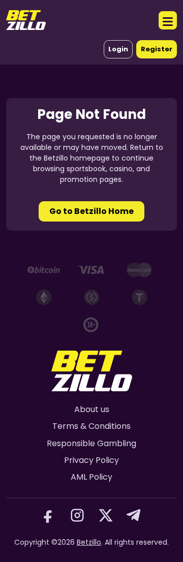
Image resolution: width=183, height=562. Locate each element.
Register (156, 49)
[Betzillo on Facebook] (48, 515)
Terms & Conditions (91, 426)
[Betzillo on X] (105, 515)
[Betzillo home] (26, 20)
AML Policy (91, 477)
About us (91, 409)
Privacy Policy (91, 460)
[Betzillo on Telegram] (134, 515)
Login (118, 49)
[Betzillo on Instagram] (77, 515)
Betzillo (89, 542)
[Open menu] (168, 20)
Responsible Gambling (91, 443)
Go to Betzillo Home (91, 211)
